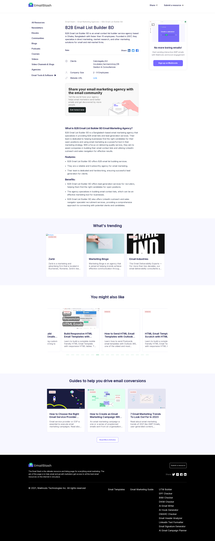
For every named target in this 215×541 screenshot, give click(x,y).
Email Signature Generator (172, 526)
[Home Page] (40, 5)
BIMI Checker (166, 497)
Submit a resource (178, 465)
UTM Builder (165, 489)
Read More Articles (107, 440)
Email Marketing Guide (141, 489)
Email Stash (70, 22)
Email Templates (116, 489)
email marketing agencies (88, 22)
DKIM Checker (166, 501)
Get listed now (77, 110)
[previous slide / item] (49, 328)
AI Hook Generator (168, 510)
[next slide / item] (166, 328)
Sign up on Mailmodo (168, 63)
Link (95, 78)
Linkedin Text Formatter (171, 522)
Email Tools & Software (42, 75)
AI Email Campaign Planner (173, 530)
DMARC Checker (168, 514)
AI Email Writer (166, 506)
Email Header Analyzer (170, 518)
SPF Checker (165, 493)
